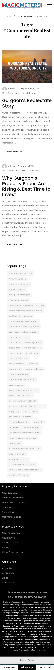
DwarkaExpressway (18, 358)
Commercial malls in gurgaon (22, 332)
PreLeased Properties (19, 422)
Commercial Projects (19, 337)
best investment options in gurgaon (25, 310)
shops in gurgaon (17, 454)
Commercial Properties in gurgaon (25, 342)
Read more (13, 151)
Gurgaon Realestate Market (21, 379)
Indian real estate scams (20, 395)
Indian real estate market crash (23, 390)
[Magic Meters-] (22, 6)
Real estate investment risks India (24, 432)
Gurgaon (33, 363)
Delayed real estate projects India (25, 347)
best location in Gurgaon (20, 316)
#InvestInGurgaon (17, 279)
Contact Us (8, 582)
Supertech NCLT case (18, 459)
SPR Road (7, 507)
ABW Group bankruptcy (19, 294)
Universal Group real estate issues (24, 469)
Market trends (30, 411)
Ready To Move (10, 542)
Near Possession (11, 532)
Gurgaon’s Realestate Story (27, 103)
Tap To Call (45, 667)
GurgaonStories (16, 385)
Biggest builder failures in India (23, 321)
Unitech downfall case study (22, 464)
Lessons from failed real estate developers (23, 407)
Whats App (27, 667)
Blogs (5, 577)
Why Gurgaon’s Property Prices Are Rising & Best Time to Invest (26, 186)
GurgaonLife (14, 369)
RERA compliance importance (22, 438)
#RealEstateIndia (17, 289)
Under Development (13, 552)
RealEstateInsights (32, 427)
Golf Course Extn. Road (14, 502)
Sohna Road (8, 512)
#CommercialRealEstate (20, 273)
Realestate (14, 427)
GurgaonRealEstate (34, 369)
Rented (6, 547)
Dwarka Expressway (12, 497)
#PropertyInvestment (19, 284)
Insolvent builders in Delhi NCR (22, 401)
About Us (7, 568)
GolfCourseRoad (16, 363)
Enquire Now (9, 667)
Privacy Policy (27, 660)
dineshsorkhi (32, 353)
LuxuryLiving (14, 411)
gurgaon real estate (18, 374)
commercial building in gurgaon (24, 326)
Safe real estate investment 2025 (24, 448)
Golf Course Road (11, 516)
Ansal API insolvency (18, 300)
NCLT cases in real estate (20, 416)
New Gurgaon (9, 492)
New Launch (8, 537)
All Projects (8, 572)
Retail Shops (14, 443)
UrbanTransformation (18, 475)
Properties (39, 422)
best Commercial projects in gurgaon (26, 305)
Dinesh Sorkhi (15, 353)
